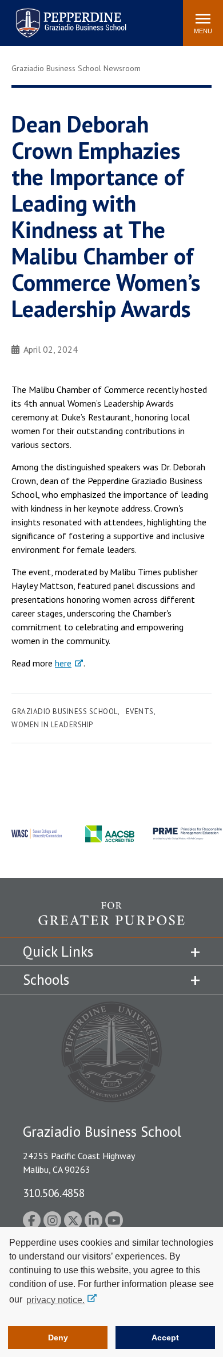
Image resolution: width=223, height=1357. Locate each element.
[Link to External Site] (111, 919)
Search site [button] (18, 17)
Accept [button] (165, 1337)
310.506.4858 (54, 1193)
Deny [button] (58, 1337)
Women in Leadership (52, 725)
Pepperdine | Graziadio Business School (56, 16)
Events (140, 711)
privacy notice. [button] (55, 1300)
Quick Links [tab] (58, 951)
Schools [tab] (46, 979)
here (63, 663)
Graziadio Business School (64, 711)
